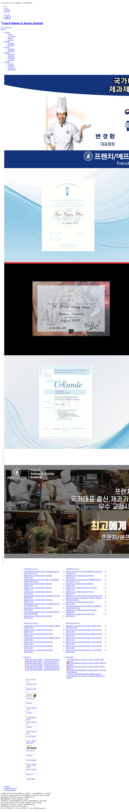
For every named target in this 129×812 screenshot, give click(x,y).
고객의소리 (11, 67)
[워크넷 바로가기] (31, 730)
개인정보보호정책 (9, 790)
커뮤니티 (7, 53)
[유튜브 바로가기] (31, 706)
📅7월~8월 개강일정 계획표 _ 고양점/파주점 (42, 663)
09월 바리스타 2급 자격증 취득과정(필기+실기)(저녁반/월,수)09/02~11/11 (84, 639)
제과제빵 (7, 42)
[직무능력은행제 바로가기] (31, 725)
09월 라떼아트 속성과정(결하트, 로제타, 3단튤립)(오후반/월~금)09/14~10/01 (83, 626)
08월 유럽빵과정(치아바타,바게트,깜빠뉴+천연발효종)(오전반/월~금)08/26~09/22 (41, 580)
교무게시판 (11, 58)
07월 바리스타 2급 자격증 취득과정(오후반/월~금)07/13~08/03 (38, 647)
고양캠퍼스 (7, 17)
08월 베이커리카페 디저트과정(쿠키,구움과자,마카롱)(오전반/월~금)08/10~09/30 (84, 599)
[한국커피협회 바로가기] (31, 772)
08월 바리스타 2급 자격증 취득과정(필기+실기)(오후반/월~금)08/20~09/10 (84, 643)
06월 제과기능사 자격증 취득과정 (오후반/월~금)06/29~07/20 (38, 617)
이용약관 (7, 786)
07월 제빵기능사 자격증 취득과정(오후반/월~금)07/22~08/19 (38, 592)
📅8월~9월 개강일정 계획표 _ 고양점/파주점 (42, 661)
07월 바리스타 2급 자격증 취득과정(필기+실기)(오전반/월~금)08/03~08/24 (84, 651)
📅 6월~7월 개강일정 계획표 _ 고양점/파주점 (42, 665)
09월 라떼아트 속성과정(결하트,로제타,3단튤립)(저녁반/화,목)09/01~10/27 (84, 635)
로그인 (6, 8)
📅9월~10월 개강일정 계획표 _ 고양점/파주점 (42, 659)
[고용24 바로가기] (31, 715)
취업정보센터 (12, 69)
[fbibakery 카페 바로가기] (31, 687)
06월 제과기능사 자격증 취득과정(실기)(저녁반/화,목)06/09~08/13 (81, 611)
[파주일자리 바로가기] (31, 753)
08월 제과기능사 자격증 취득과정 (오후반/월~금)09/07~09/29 (38, 584)
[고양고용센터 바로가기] (31, 739)
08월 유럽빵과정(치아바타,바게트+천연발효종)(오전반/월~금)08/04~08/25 (42, 596)
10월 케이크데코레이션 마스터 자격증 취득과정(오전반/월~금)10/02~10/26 (84, 572)
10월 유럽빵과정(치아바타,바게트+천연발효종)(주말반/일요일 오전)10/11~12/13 (41, 572)
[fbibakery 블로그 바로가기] (31, 692)
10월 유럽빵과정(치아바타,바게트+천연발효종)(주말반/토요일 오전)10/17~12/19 (83, 580)
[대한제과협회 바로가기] (31, 763)
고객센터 (7, 62)
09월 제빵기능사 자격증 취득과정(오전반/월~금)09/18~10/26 (80, 576)
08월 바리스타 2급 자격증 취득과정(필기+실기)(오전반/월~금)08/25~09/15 (84, 647)
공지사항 (10, 64)
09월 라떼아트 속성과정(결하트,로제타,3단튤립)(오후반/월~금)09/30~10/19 (42, 626)
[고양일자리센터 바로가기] (31, 749)
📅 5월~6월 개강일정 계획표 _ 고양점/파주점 (42, 667)
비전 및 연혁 (11, 36)
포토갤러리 (11, 54)
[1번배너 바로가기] (31, 758)
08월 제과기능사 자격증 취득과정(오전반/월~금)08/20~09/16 (80, 592)
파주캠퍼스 (7, 18)
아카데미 (7, 32)
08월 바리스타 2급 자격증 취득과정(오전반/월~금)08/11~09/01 (38, 643)
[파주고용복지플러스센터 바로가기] (31, 744)
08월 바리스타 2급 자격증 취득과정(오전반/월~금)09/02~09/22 (38, 635)
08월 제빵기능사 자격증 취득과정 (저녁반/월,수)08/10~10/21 (38, 609)
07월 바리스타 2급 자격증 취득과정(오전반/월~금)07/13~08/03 (38, 651)
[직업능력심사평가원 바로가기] (31, 720)
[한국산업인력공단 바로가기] (31, 734)
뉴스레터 (10, 60)
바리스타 (7, 47)
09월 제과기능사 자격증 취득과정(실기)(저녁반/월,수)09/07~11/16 (81, 588)
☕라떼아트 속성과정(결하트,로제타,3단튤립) (84, 674)
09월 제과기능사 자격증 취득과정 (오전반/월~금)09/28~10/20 (38, 576)
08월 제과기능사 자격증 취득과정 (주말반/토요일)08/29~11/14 (38, 601)
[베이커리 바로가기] (31, 777)
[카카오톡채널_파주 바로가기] (31, 711)
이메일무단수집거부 (10, 788)
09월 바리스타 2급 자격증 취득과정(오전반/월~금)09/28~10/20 (38, 631)
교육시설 (10, 38)
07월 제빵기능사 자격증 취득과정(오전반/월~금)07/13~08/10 (80, 603)
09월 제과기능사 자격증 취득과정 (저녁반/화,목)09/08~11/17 (38, 588)
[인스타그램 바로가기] (31, 701)
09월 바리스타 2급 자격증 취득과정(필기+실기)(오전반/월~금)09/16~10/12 (84, 631)
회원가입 (7, 10)
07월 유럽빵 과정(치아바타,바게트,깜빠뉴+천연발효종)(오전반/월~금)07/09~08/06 (84, 607)
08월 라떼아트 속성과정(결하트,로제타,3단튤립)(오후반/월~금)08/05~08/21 (42, 639)
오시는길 (7, 15)
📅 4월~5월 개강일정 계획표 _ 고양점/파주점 (42, 669)
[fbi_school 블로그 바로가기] (31, 682)
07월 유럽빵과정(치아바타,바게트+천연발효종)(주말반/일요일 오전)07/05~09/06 (41, 613)
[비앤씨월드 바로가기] (31, 782)
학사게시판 (11, 56)
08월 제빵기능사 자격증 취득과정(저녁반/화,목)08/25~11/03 (84, 596)
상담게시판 (11, 65)
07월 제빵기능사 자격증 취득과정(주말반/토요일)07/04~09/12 (80, 615)
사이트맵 (7, 11)
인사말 (10, 34)
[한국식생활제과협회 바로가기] (31, 768)
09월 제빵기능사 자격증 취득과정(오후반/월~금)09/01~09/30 (80, 584)
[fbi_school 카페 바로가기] (31, 697)
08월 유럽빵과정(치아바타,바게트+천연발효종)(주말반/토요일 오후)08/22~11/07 (41, 605)
